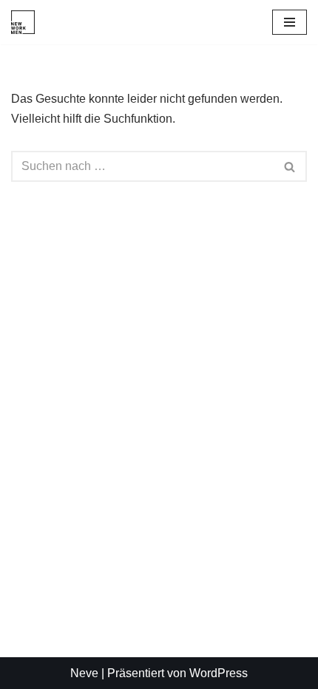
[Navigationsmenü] (289, 22)
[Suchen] (290, 166)
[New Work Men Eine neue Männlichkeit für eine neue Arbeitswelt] (23, 22)
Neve (84, 673)
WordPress (218, 673)
